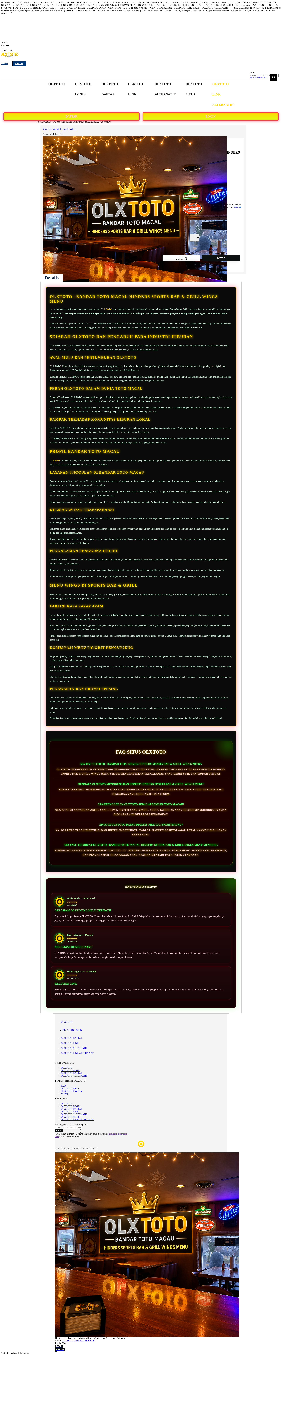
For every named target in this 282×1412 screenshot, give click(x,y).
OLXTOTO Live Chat (71, 1091)
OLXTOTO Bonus (70, 1088)
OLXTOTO (106, 309)
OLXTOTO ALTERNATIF (74, 1048)
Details (52, 277)
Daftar (19, 63)
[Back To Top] (56, 1351)
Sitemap (64, 1093)
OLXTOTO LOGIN (72, 1030)
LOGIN (210, 116)
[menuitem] (56, 84)
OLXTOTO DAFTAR (72, 1038)
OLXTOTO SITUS (70, 1117)
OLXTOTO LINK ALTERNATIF (77, 1053)
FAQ (63, 1085)
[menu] (141, 94)
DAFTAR (71, 116)
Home (40, 122)
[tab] (51, 278)
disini (236, 207)
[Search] (273, 77)
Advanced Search (258, 78)
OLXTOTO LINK (70, 1043)
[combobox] (264, 75)
